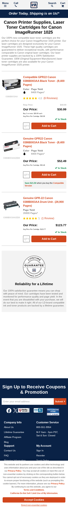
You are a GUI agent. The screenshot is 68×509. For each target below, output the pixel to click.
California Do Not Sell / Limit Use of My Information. (34, 493)
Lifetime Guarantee (14, 432)
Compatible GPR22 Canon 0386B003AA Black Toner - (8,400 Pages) (44, 81)
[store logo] (34, 5)
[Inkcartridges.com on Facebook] (8, 412)
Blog (6, 442)
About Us (9, 427)
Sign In (40, 450)
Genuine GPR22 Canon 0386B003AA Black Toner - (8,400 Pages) (44, 142)
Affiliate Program (12, 437)
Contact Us (10, 450)
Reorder (40, 455)
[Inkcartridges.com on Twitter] (15, 412)
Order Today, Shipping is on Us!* (34, 13)
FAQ (6, 455)
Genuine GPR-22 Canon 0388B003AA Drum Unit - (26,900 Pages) (43, 202)
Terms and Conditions (34, 490)
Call (16, 3)
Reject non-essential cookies (34, 505)
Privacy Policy (14, 471)
